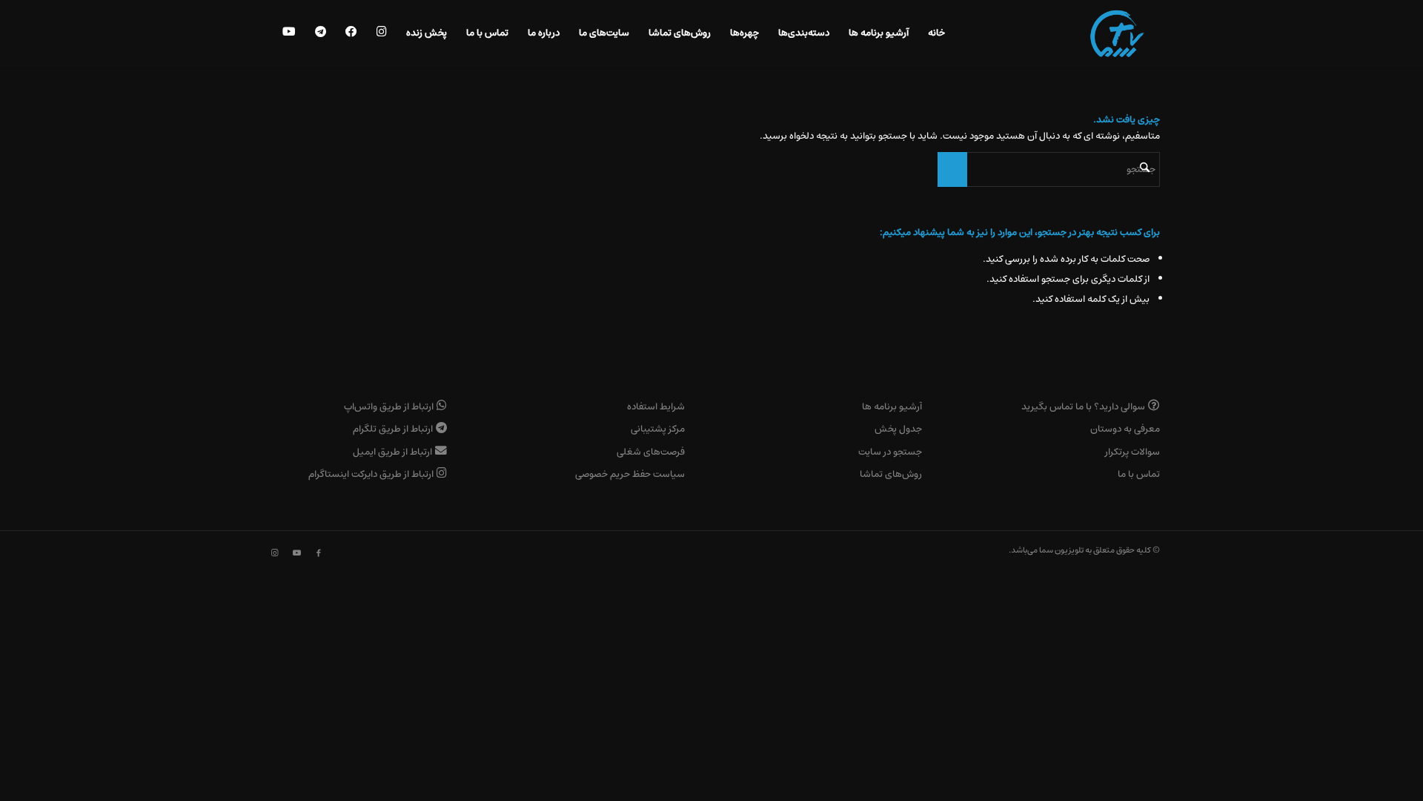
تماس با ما (1139, 474)
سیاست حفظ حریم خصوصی (630, 474)
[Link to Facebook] (319, 553)
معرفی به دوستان (1125, 429)
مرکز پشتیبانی (658, 429)
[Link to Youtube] (296, 553)
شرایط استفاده (656, 406)
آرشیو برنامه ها (892, 406)
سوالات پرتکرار (1132, 452)
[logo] (1117, 33)
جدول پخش (898, 429)
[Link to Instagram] (274, 553)
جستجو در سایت (890, 452)
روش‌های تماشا (891, 474)
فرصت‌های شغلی (651, 452)
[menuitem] (936, 33)
